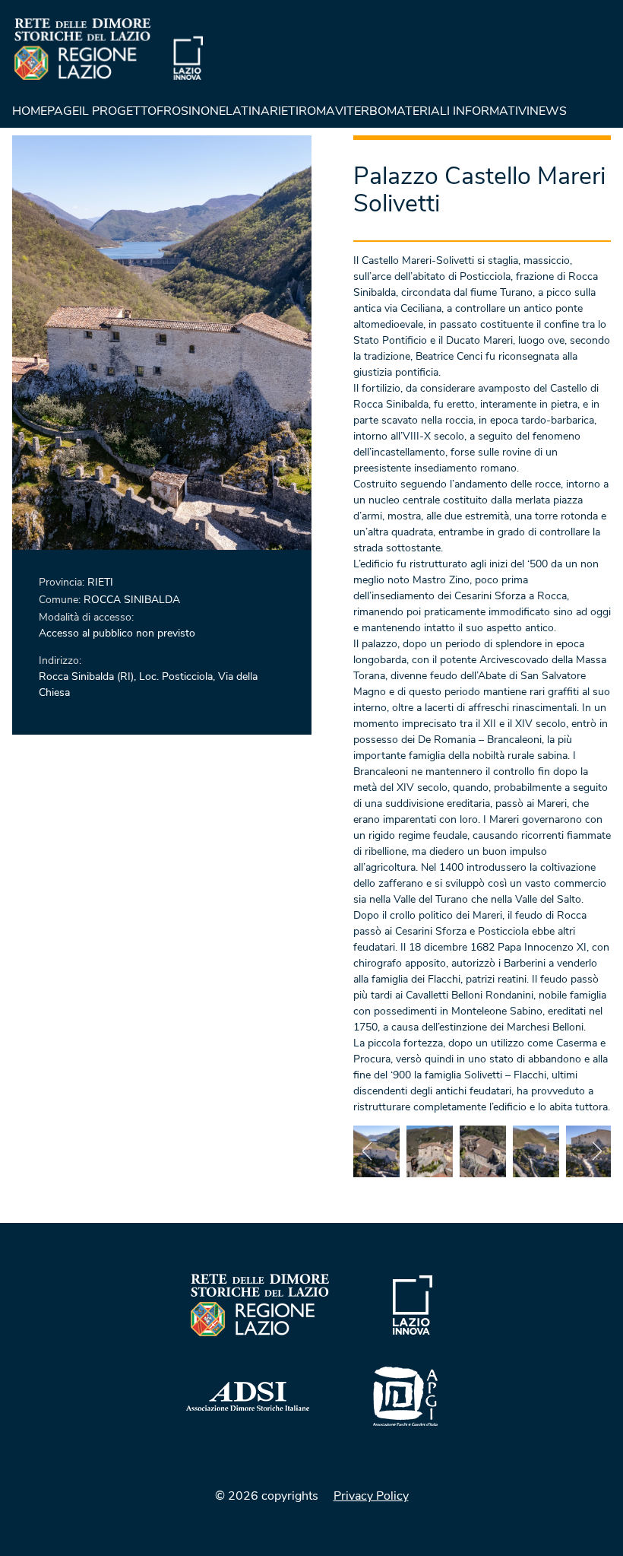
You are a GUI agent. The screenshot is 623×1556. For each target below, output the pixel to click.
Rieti (284, 111)
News (548, 111)
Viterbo (361, 111)
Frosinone (191, 111)
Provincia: (63, 582)
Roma (317, 111)
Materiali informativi (458, 111)
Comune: (61, 599)
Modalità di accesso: (86, 617)
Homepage (45, 111)
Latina (248, 111)
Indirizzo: (60, 660)
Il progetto (118, 111)
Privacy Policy (371, 1496)
